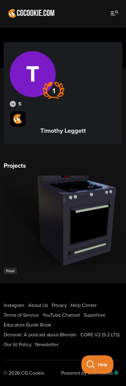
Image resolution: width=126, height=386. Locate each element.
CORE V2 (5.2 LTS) (100, 335)
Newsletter (46, 345)
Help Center (84, 305)
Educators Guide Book (27, 325)
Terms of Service (21, 315)
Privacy (59, 305)
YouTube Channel (61, 315)
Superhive (95, 315)
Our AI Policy (17, 345)
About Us (38, 305)
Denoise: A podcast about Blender (40, 335)
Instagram (14, 305)
